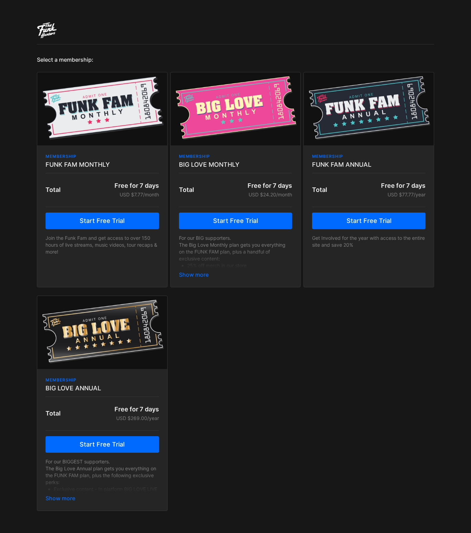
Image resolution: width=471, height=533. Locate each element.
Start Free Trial (102, 220)
